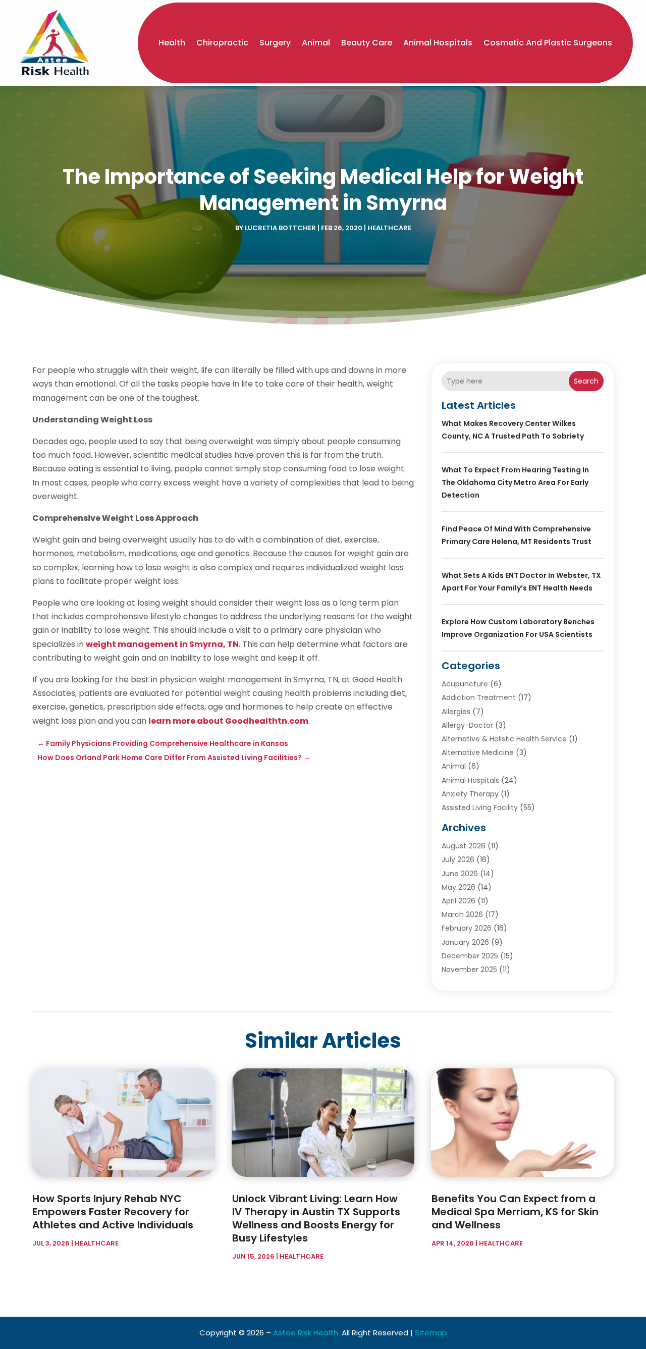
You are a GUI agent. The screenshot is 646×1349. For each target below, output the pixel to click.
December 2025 (470, 956)
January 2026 (465, 942)
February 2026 (467, 928)
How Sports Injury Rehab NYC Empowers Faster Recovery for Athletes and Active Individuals (112, 1212)
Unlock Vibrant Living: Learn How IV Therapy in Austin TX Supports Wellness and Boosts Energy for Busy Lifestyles (316, 1218)
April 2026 (458, 901)
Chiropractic (222, 42)
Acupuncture (465, 684)
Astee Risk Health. (306, 1332)
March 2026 (462, 914)
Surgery (275, 42)
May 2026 (458, 887)
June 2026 (460, 874)
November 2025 (469, 969)
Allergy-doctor (467, 725)
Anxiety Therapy (470, 794)
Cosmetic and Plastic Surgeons (547, 42)
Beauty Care (366, 42)
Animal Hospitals (437, 42)
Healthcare (389, 228)
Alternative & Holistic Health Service (504, 739)
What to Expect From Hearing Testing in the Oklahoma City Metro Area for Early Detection (515, 482)
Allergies (456, 712)
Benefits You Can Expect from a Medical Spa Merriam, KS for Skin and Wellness (515, 1212)
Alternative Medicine (478, 752)
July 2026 (458, 859)
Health (171, 42)
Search (586, 381)
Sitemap (431, 1332)
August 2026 (464, 846)
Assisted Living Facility (480, 807)
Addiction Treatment (479, 697)
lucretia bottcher (280, 228)
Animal (316, 42)
